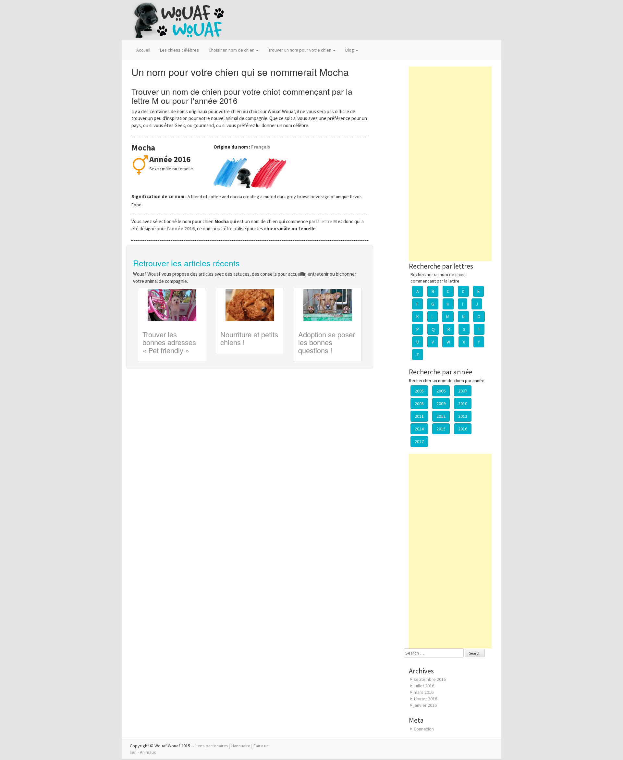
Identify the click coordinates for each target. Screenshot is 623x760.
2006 (441, 391)
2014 (419, 429)
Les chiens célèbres (179, 50)
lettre (329, 221)
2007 (462, 391)
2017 (419, 441)
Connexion (424, 729)
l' (181, 228)
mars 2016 (424, 692)
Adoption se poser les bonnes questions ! (326, 342)
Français (260, 147)
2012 (441, 416)
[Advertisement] (450, 163)
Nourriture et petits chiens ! (249, 338)
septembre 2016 (430, 679)
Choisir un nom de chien (232, 50)
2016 (462, 429)
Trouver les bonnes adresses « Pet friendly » (169, 342)
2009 (441, 403)
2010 (462, 403)
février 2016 (425, 699)
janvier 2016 (425, 705)
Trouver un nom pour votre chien (300, 50)
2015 (441, 429)
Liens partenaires (211, 746)
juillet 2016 (424, 686)
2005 (419, 391)
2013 (462, 416)
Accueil (143, 50)
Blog (350, 50)
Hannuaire (240, 746)
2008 (419, 403)
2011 (419, 416)
